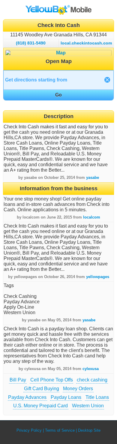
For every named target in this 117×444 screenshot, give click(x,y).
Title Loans (97, 397)
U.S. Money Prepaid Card (40, 405)
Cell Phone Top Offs (51, 379)
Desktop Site (89, 430)
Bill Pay (18, 379)
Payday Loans (66, 397)
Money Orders (78, 388)
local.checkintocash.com (86, 43)
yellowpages (97, 276)
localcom (91, 217)
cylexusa (90, 368)
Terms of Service (60, 430)
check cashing (92, 379)
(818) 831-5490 (31, 43)
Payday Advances (27, 397)
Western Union (88, 405)
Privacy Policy (29, 430)
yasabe (92, 177)
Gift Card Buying (41, 388)
